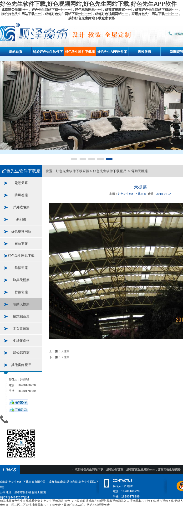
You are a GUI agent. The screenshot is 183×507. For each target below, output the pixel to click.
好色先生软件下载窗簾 (72, 171)
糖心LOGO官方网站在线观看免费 (88, 505)
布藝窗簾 (21, 243)
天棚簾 (65, 351)
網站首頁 (15, 52)
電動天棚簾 (21, 304)
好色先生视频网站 (52, 500)
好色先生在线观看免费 (25, 500)
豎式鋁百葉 (21, 353)
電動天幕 (21, 183)
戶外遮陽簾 (21, 207)
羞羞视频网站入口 (118, 500)
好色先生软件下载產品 (110, 171)
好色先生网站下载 (21, 256)
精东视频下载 (165, 500)
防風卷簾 (21, 195)
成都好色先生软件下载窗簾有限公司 (23, 481)
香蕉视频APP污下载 (143, 500)
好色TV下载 (71, 500)
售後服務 (144, 52)
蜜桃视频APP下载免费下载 (49, 505)
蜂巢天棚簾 (21, 280)
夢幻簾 (21, 219)
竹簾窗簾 (21, 292)
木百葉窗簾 (21, 328)
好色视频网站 (21, 231)
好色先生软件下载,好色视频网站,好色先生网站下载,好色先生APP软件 (88, 3)
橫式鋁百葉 (21, 316)
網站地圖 (5, 500)
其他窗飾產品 (21, 365)
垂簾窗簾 (21, 268)
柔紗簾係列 (21, 340)
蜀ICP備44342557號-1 (14, 497)
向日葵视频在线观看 (93, 500)
